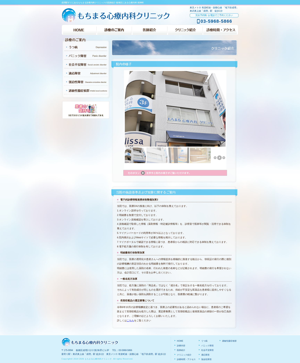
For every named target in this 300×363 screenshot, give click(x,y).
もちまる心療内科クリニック (98, 359)
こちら (130, 320)
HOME (179, 341)
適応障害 (205, 355)
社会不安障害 (207, 350)
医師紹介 (180, 350)
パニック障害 (207, 345)
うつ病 (204, 341)
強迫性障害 (206, 359)
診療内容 (180, 345)
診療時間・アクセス (186, 359)
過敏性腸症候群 (229, 341)
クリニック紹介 (183, 355)
